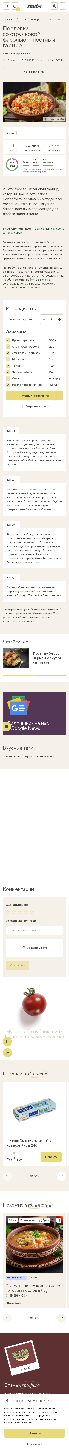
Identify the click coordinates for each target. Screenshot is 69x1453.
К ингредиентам (34, 71)
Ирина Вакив (14, 1303)
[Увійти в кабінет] (54, 6)
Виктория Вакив (20, 53)
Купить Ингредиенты (34, 395)
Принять (35, 1433)
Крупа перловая (23, 340)
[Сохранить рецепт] (7, 1041)
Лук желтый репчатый (27, 353)
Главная (7, 19)
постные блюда (45, 757)
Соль (15, 378)
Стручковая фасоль (25, 346)
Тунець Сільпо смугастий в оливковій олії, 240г (29, 1142)
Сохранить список (37, 406)
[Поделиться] (7, 1052)
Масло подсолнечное (27, 384)
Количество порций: (19, 319)
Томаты (17, 365)
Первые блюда (16, 1277)
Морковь (18, 359)
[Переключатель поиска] (6, 6)
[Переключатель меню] (62, 6)
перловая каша (12, 757)
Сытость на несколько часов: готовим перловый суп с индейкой (34, 1290)
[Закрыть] (63, 1400)
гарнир (29, 757)
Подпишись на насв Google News (28, 726)
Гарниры (35, 19)
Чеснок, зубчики (23, 372)
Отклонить (34, 1444)
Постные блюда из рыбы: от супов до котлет (47, 658)
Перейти (51, 1157)
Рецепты (21, 19)
